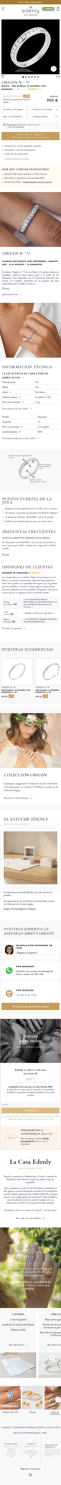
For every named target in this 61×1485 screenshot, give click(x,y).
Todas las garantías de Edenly (16, 158)
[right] (54, 69)
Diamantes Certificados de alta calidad (18, 438)
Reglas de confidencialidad (27, 1433)
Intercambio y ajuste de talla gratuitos (20, 150)
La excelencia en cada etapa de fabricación (25, 375)
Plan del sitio (53, 1427)
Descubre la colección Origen (16, 798)
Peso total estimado (12, 402)
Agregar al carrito (32, 135)
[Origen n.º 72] (30, 46)
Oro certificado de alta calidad (15, 409)
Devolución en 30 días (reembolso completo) (22, 146)
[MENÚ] (3, 8)
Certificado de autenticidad (16, 154)
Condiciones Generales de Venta (28, 1427)
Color (5, 392)
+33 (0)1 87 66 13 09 (26, 995)
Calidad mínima (10, 397)
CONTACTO (6, 1427)
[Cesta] (58, 9)
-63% (26, 96)
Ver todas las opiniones (12, 628)
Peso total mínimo (13, 426)
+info (51, 1119)
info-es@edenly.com (31, 1451)
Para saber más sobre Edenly (28, 1218)
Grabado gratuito (40, 116)
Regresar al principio (30, 1468)
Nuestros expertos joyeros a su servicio (37, 182)
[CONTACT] (31, 1457)
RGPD (44, 1433)
